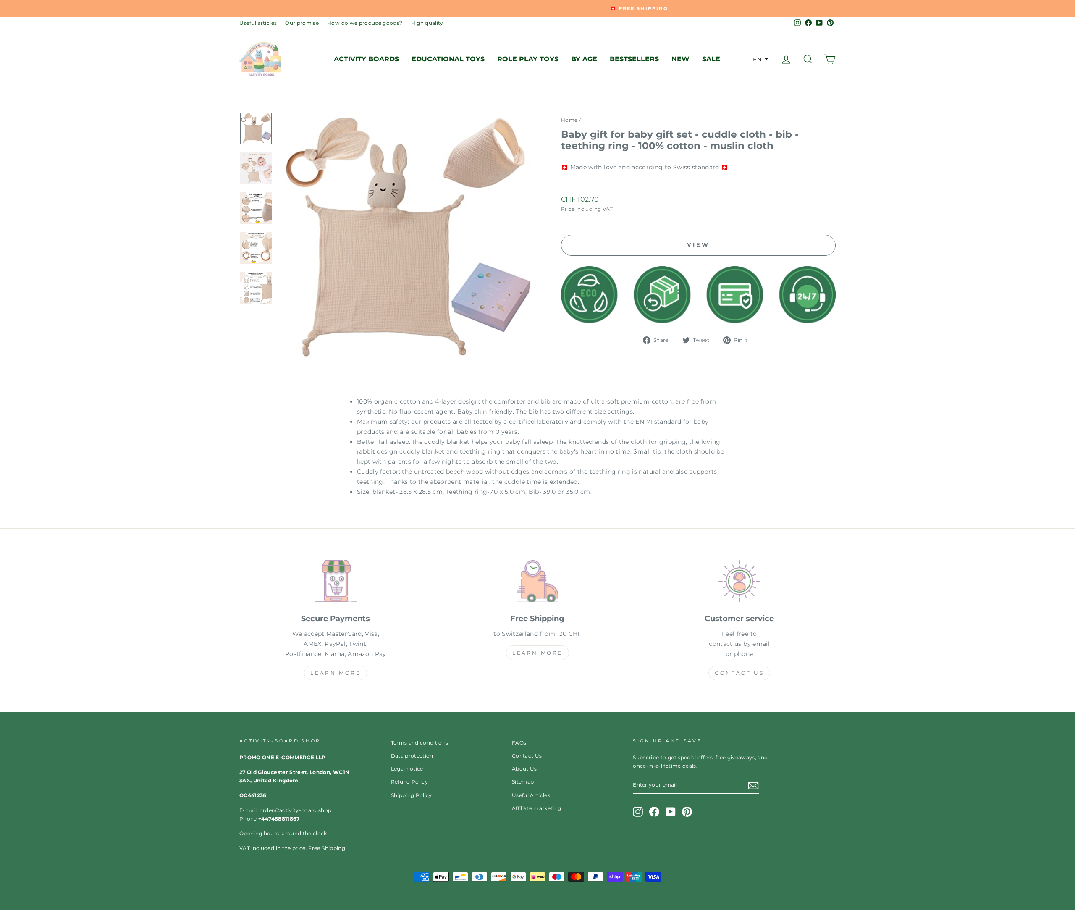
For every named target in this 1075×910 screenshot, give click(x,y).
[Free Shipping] (537, 583)
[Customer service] (739, 583)
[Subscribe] (753, 785)
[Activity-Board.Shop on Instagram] (638, 812)
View (698, 244)
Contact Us (739, 673)
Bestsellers (634, 59)
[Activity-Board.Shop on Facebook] (654, 812)
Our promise (302, 23)
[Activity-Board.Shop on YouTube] (671, 812)
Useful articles (258, 23)
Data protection (412, 756)
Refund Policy (409, 782)
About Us (524, 769)
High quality (427, 23)
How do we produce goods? (364, 23)
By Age (584, 59)
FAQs (519, 743)
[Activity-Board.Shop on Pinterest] (687, 812)
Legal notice (407, 769)
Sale (711, 59)
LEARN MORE (335, 673)
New (680, 59)
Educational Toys (448, 59)
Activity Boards (366, 59)
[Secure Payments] (335, 583)
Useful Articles (531, 795)
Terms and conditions (419, 743)
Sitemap (523, 782)
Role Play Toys (527, 59)
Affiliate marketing (536, 808)
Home (569, 120)
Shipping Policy (411, 795)
